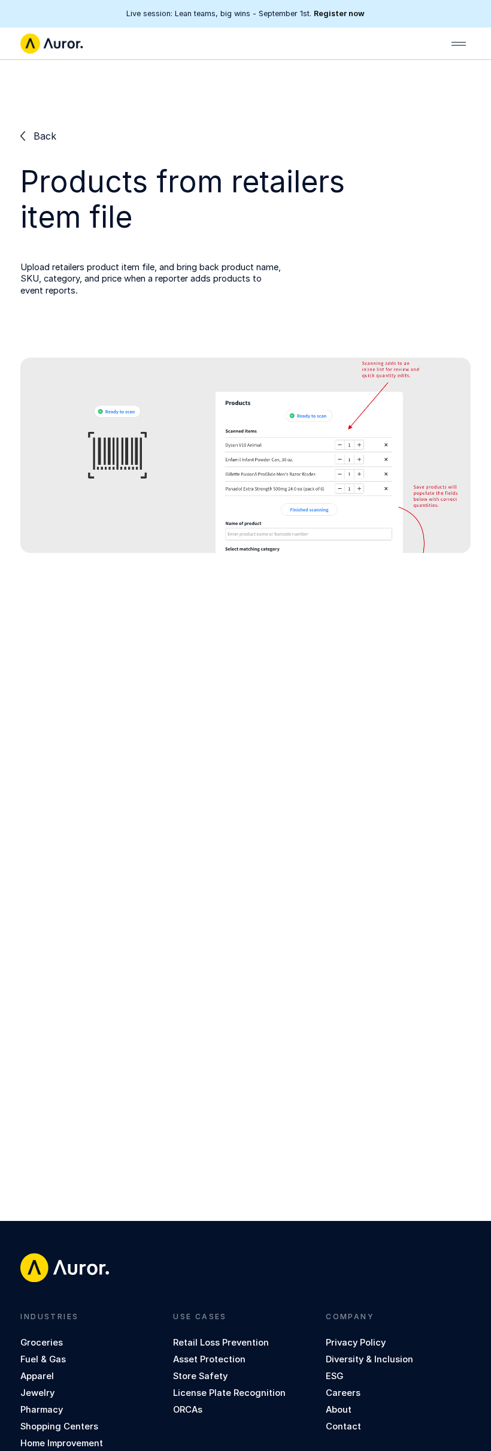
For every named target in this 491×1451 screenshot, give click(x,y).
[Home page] (51, 44)
